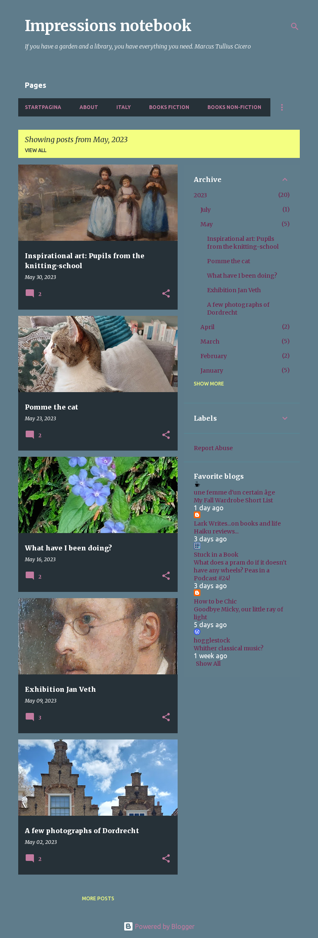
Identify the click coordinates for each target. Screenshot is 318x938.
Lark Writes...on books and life (237, 523)
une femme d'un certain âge (234, 492)
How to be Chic (215, 601)
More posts (98, 898)
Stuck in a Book (216, 554)
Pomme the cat (228, 261)
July (205, 209)
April (207, 327)
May (206, 224)
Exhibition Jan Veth (234, 290)
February (213, 356)
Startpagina (43, 107)
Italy (123, 107)
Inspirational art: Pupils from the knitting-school (243, 242)
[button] (166, 294)
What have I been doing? (242, 275)
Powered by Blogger (164, 926)
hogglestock (212, 640)
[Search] (295, 26)
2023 (200, 195)
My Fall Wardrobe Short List (233, 500)
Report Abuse (213, 448)
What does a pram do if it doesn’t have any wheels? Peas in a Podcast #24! (240, 570)
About (89, 107)
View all (35, 150)
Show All (208, 663)
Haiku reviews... (216, 531)
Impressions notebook (108, 26)
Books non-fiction (234, 107)
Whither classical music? (228, 648)
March (209, 341)
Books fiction (169, 107)
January (211, 370)
